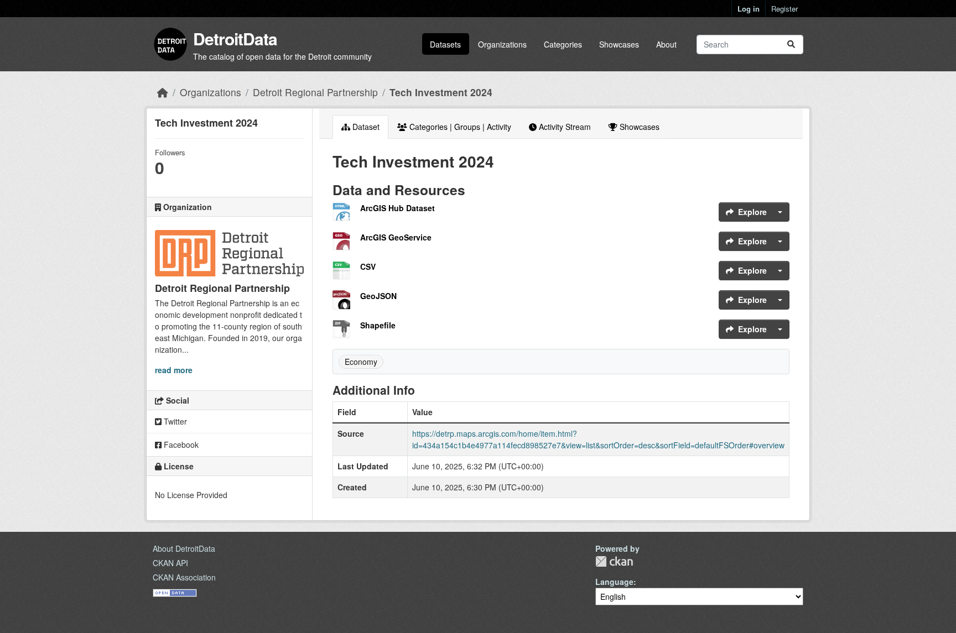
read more (174, 369)
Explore (752, 211)
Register (784, 8)
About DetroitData (184, 548)
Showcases (619, 44)
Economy (361, 361)
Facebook (180, 444)
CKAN (614, 561)
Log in (748, 8)
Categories (563, 44)
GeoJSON (378, 295)
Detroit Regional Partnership (315, 92)
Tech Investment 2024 (440, 92)
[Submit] (791, 44)
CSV (368, 266)
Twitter (174, 421)
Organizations (502, 44)
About (666, 44)
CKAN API (170, 562)
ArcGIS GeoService (396, 237)
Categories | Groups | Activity (459, 126)
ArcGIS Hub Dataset (397, 207)
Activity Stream (564, 126)
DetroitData (235, 38)
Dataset (365, 126)
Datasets (445, 44)
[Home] (162, 92)
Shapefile (378, 325)
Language (614, 581)
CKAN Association (184, 577)
